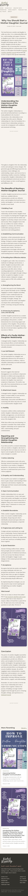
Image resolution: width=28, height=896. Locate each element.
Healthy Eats (17, 8)
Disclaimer (23, 880)
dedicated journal (6, 695)
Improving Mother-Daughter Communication (12, 774)
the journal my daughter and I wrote (15, 596)
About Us (23, 876)
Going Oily (8, 8)
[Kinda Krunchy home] (14, 860)
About (10, 11)
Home (1, 8)
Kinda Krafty (12, 9)
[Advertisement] (14, 146)
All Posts (3, 11)
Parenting (3, 9)
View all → (24, 728)
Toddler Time (22, 9)
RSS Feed (22, 882)
